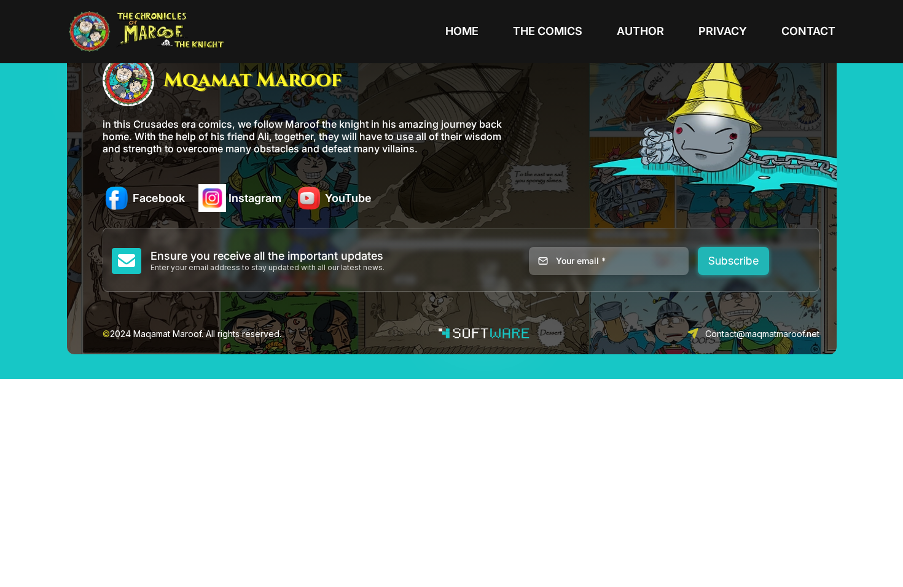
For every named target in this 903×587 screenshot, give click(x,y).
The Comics (547, 31)
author (640, 31)
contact (808, 31)
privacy (722, 31)
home (462, 31)
